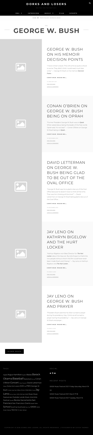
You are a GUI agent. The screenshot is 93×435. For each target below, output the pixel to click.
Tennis (14, 410)
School (6, 406)
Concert (14, 382)
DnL (18, 13)
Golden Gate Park (12, 390)
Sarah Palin (34, 403)
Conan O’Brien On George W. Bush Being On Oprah (67, 111)
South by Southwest (18, 407)
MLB (26, 394)
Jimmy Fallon (13, 394)
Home (35, 18)
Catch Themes (82, 427)
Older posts (14, 351)
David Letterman (34, 383)
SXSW (33, 407)
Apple (5, 375)
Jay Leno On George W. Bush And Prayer (65, 301)
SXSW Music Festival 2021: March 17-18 (64, 394)
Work (20, 410)
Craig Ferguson (23, 383)
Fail (25, 386)
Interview (33, 13)
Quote (12, 400)
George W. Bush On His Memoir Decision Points (65, 54)
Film (61, 13)
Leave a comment (53, 86)
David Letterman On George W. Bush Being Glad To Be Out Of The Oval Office (66, 172)
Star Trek (28, 407)
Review (17, 400)
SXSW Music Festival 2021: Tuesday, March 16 (66, 398)
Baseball (18, 378)
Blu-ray (33, 379)
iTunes (33, 390)
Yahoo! (25, 410)
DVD (22, 386)
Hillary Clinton (21, 390)
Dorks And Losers (46, 4)
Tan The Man (51, 84)
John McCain (21, 394)
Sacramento (26, 400)
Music (48, 13)
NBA (10, 397)
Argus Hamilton (15, 375)
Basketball (27, 379)
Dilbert (5, 386)
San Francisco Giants (21, 403)
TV (18, 410)
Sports (73, 13)
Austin (24, 375)
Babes (29, 375)
